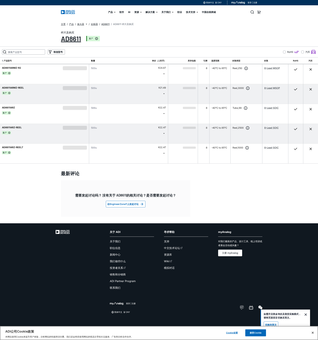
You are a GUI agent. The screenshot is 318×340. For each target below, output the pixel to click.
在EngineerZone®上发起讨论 (123, 204)
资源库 (168, 254)
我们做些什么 (118, 261)
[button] (86, 24)
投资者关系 (116, 267)
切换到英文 (271, 324)
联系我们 (115, 287)
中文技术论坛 (172, 248)
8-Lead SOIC (271, 107)
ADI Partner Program (123, 281)
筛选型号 (58, 51)
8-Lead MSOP (272, 68)
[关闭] (312, 332)
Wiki (166, 261)
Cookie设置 (232, 332)
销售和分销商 (118, 274)
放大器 (80, 24)
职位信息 (115, 248)
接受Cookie (256, 332)
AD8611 (71, 39)
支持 (166, 241)
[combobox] (128, 73)
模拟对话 (169, 267)
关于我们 (115, 241)
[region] (159, 333)
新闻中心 (115, 254)
